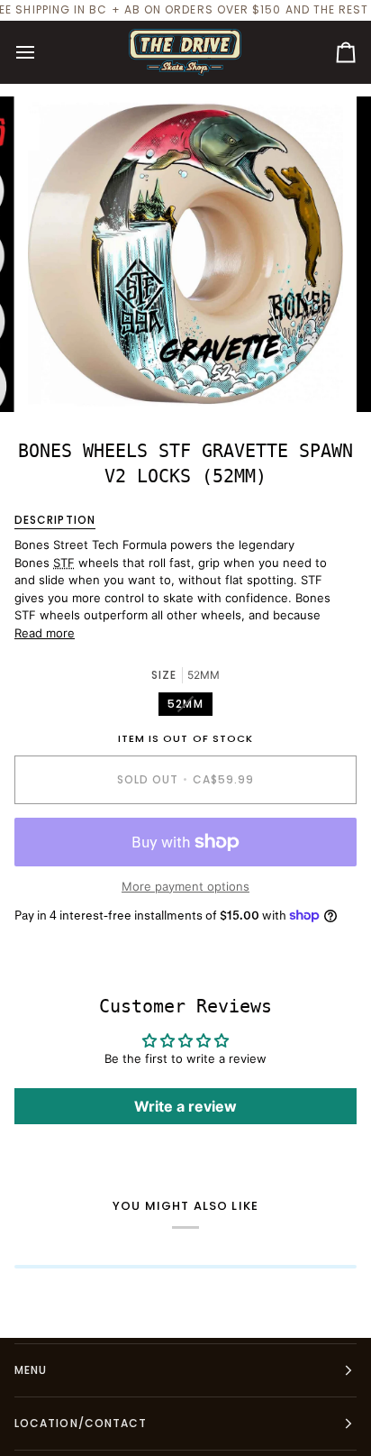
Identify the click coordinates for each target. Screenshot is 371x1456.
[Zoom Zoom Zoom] (185, 254)
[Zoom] (61, 378)
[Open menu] (41, 52)
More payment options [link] (185, 886)
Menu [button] (30, 1370)
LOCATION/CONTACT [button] (80, 1423)
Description (54, 519)
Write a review (185, 1106)
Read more (44, 633)
